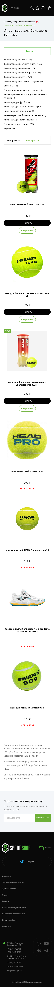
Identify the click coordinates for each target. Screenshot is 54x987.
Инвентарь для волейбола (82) (19, 111)
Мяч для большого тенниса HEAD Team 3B (27, 294)
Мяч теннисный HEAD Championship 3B (27, 550)
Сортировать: (13, 140)
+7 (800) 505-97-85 (14, 952)
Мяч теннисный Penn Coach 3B (27, 204)
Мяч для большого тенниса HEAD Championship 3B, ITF (27, 383)
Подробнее (27, 230)
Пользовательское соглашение (13, 914)
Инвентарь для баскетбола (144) (20, 119)
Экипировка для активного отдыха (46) (24, 81)
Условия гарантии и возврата (13, 882)
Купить (28, 222)
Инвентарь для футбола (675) (19, 102)
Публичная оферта (9, 920)
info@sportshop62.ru (14, 971)
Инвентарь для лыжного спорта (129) (23, 106)
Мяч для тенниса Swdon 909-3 (27, 707)
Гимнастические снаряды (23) (19, 124)
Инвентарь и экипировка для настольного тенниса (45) (25, 96)
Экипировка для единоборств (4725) (22, 72)
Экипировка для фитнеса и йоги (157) (23, 63)
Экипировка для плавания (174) (20, 68)
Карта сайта (6, 926)
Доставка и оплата (9, 889)
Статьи (4, 895)
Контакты (5, 901)
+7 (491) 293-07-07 (14, 949)
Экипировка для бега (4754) (18, 77)
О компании (6, 876)
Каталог (48, 847)
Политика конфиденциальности (14, 908)
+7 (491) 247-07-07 (14, 962)
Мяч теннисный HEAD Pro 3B (27, 471)
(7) (25, 115)
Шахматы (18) (11, 85)
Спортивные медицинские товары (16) (23, 90)
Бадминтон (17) (11, 128)
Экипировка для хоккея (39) (18, 59)
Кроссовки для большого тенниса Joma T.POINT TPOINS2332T (27, 630)
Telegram (30, 861)
